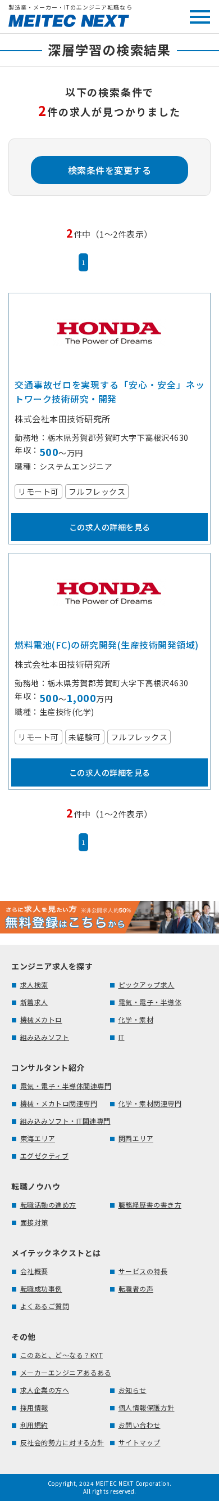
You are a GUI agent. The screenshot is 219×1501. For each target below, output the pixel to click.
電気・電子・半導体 (150, 1002)
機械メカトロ (41, 1019)
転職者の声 (136, 1288)
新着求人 (34, 1002)
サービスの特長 (143, 1271)
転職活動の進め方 (48, 1204)
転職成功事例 (41, 1288)
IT (121, 1037)
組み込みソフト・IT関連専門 (65, 1120)
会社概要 (34, 1271)
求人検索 (34, 984)
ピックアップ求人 (146, 984)
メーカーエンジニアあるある (66, 1372)
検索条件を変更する (110, 170)
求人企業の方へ (45, 1390)
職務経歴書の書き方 (150, 1204)
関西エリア (136, 1138)
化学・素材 (136, 1019)
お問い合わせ (139, 1424)
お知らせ (132, 1390)
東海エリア (38, 1138)
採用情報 (34, 1407)
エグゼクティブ (44, 1155)
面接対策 (34, 1222)
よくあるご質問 (45, 1306)
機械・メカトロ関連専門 (59, 1103)
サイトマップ (139, 1442)
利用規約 (34, 1424)
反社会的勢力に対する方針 (62, 1442)
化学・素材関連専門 (150, 1103)
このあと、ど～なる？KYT (61, 1355)
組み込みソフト (45, 1037)
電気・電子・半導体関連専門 (66, 1086)
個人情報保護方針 (146, 1407)
